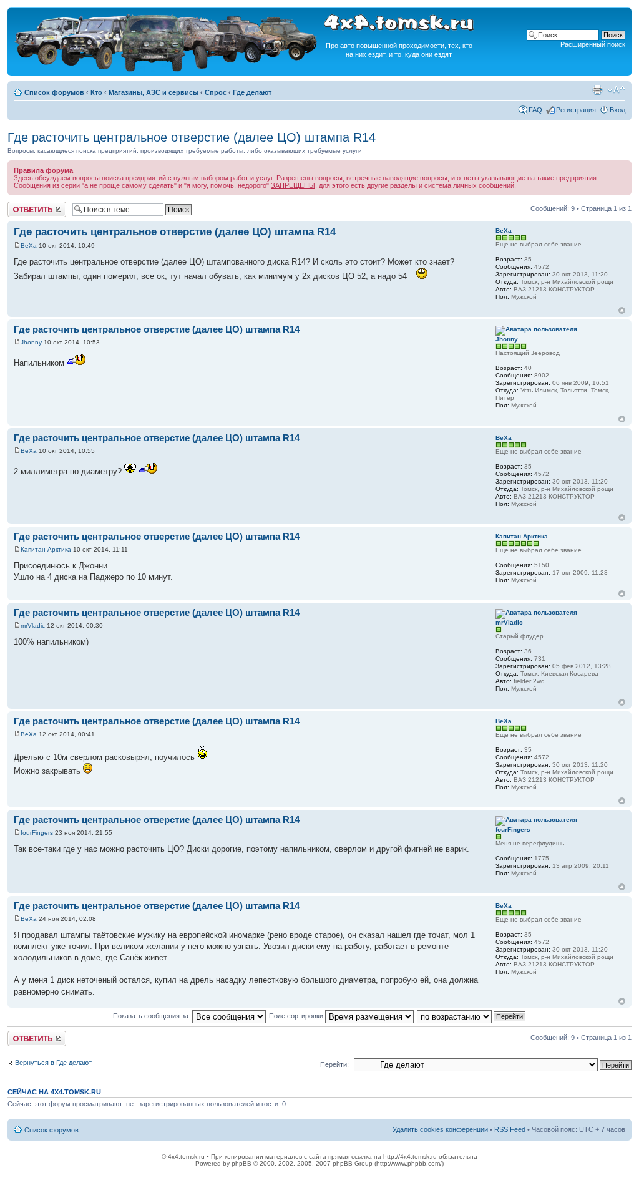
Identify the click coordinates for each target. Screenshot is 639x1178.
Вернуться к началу (621, 310)
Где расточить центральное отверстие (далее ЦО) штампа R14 (191, 137)
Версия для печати (597, 89)
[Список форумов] (167, 69)
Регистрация (576, 110)
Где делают (252, 92)
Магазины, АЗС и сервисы (153, 92)
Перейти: (334, 1064)
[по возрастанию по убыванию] (472, 1016)
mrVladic (33, 625)
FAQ (535, 110)
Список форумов (54, 92)
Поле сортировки (297, 1016)
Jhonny (31, 342)
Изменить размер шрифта (616, 89)
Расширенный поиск (592, 44)
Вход (617, 110)
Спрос (216, 92)
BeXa (29, 245)
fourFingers (37, 832)
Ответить (22, 205)
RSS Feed (509, 1129)
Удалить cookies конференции (440, 1129)
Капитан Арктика (46, 549)
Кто (96, 92)
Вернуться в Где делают (53, 1062)
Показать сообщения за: (152, 1016)
